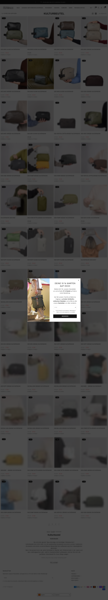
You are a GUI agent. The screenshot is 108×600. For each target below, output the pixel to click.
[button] (65, 316)
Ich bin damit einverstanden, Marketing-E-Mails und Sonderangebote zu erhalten (66, 311)
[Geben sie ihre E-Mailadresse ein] (75, 307)
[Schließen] (79, 280)
